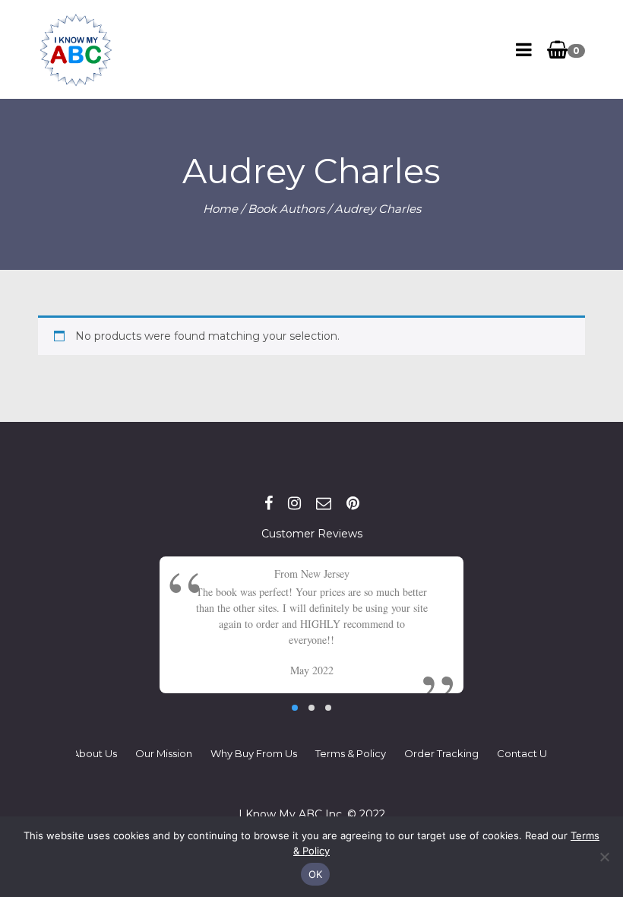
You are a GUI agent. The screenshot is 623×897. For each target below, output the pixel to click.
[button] (294, 708)
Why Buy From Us (253, 753)
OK (315, 874)
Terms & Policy (350, 753)
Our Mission (163, 753)
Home (220, 208)
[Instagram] (294, 503)
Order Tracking (441, 753)
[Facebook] (268, 503)
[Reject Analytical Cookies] (604, 856)
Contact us (524, 753)
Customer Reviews (311, 533)
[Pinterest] (352, 503)
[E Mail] (323, 503)
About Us (94, 753)
